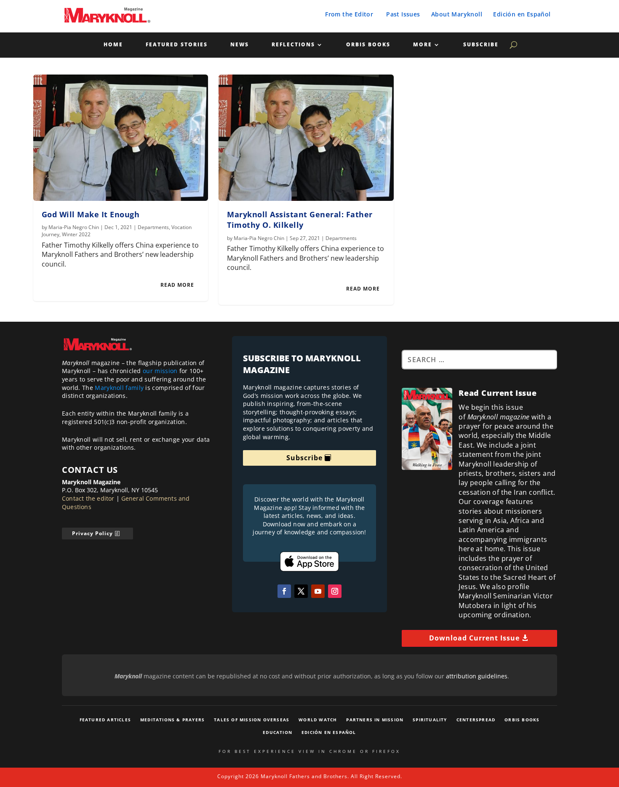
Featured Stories (177, 45)
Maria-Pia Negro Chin (73, 227)
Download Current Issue (474, 638)
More (422, 45)
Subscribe (481, 45)
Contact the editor (88, 498)
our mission (160, 371)
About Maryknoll (456, 14)
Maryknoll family (119, 388)
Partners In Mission (374, 720)
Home (113, 45)
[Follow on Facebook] (284, 591)
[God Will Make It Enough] (120, 138)
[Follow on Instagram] (335, 591)
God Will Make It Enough (91, 214)
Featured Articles (105, 720)
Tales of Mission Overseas (251, 720)
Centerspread (475, 720)
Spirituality (430, 720)
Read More (177, 284)
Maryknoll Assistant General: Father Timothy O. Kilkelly (300, 219)
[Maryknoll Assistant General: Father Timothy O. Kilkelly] (306, 138)
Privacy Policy (92, 533)
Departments (153, 227)
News (239, 45)
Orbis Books (368, 45)
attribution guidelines (476, 676)
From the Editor (349, 14)
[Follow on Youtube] (318, 591)
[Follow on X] (301, 591)
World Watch (318, 720)
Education (277, 732)
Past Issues (403, 14)
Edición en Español (521, 14)
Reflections (293, 45)
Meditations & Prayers (172, 720)
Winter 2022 (76, 234)
